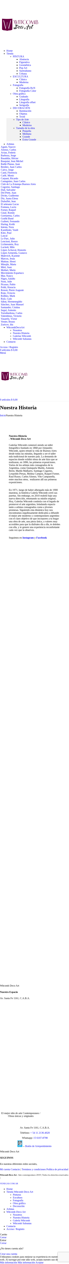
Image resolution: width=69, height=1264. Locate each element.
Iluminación (25, 111)
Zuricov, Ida (7, 324)
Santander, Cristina (10, 307)
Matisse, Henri (8, 261)
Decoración (19, 1206)
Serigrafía (24, 105)
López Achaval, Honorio (13, 250)
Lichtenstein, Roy (10, 244)
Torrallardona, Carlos (11, 313)
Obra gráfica (19, 1203)
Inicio (3, 415)
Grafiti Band (7, 218)
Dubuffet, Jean (8, 201)
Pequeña (26, 131)
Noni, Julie (6, 281)
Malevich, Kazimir (10, 255)
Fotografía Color (27, 90)
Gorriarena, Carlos (10, 215)
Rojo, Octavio (8, 293)
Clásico (26, 122)
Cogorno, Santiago (10, 187)
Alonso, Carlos (8, 149)
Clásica (23, 79)
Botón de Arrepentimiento (38, 1146)
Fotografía (18, 1200)
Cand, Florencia (9, 172)
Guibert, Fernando (10, 221)
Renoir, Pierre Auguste (12, 290)
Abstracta (24, 59)
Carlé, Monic (7, 175)
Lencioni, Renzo (9, 241)
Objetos (23, 113)
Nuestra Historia (21, 333)
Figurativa (24, 62)
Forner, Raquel (8, 210)
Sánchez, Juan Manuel (12, 304)
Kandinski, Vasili (9, 230)
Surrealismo (25, 70)
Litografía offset (27, 102)
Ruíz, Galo (6, 298)
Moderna (23, 82)
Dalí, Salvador (8, 189)
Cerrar (3, 1237)
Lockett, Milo (8, 247)
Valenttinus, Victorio (11, 316)
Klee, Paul (6, 232)
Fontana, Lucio (8, 207)
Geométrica (25, 65)
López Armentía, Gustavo (14, 253)
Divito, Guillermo (10, 195)
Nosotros (17, 330)
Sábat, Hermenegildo (11, 301)
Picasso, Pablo (8, 284)
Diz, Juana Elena (9, 198)
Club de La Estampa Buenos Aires (18, 184)
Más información (17, 1262)
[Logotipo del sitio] (20, 45)
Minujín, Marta (8, 264)
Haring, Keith (8, 224)
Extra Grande (29, 139)
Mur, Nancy (7, 275)
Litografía (24, 99)
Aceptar (39, 1262)
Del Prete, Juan (8, 192)
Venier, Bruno (8, 321)
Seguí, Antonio (8, 310)
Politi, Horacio (8, 287)
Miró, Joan (6, 267)
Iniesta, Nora (7, 227)
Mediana (26, 133)
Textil (22, 116)
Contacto (15, 1169)
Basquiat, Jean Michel (12, 161)
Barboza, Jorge (8, 155)
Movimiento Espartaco (12, 273)
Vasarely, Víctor (9, 318)
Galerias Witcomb (22, 336)
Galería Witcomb (21, 1220)
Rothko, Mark (8, 296)
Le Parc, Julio (8, 238)
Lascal (4, 235)
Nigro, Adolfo (8, 278)
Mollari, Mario (8, 270)
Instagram (28, 537)
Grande (26, 136)
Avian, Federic (8, 152)
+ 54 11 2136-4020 (40, 1132)
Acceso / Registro (15, 1229)
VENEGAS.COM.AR (9, 1183)
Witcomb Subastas (22, 338)
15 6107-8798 (40, 1137)
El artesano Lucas (10, 204)
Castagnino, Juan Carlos (13, 181)
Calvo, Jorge (7, 169)
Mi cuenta (5, 1169)
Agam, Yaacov (8, 147)
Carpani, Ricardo (9, 178)
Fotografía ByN (27, 88)
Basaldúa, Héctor (9, 158)
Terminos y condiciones (34, 1169)
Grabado (23, 96)
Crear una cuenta (8, 1254)
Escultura (17, 1197)
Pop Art (23, 68)
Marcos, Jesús (8, 258)
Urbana (23, 73)
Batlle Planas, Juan (10, 164)
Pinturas (17, 1194)
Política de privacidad (57, 1169)
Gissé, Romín (8, 212)
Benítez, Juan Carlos (11, 167)
